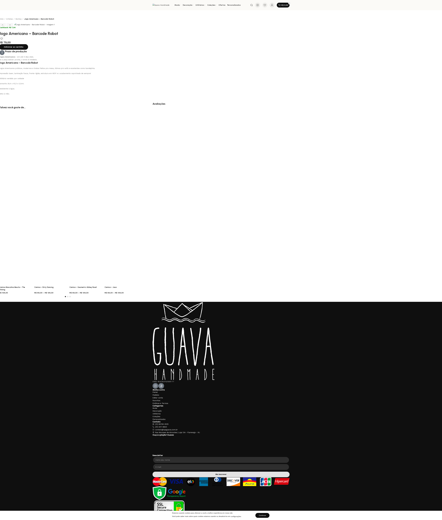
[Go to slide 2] (67, 296)
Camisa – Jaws (111, 287)
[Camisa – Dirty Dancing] (50, 198)
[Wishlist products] (264, 5)
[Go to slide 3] (70, 296)
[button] (9, 25)
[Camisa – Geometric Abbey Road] (85, 198)
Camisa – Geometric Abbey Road (83, 287)
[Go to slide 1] (65, 296)
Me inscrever (221, 474)
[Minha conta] (272, 5)
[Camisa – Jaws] (120, 198)
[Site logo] (161, 5)
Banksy (18, 19)
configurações (236, 516)
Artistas (9, 19)
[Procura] (251, 5)
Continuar (262, 515)
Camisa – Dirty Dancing (44, 287)
